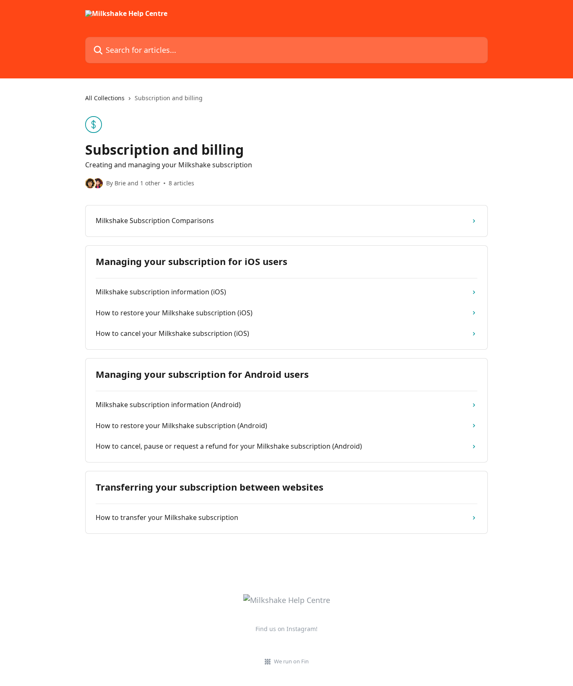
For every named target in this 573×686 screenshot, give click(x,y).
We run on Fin (291, 661)
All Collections (105, 98)
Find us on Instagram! (286, 629)
